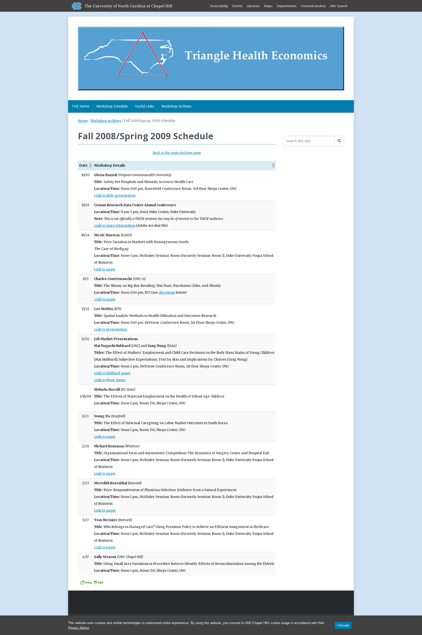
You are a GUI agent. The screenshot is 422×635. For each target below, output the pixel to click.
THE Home (80, 106)
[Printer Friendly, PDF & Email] (91, 582)
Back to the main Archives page (177, 153)
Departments (286, 6)
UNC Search (339, 6)
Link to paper (105, 269)
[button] (90, 165)
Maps (268, 6)
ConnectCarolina (313, 6)
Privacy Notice (78, 628)
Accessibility (219, 6)
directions (167, 293)
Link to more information (114, 226)
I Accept (343, 625)
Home (83, 121)
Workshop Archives (176, 106)
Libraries (253, 6)
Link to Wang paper (110, 380)
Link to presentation (110, 329)
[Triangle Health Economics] (211, 57)
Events (237, 6)
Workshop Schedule (112, 106)
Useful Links (144, 106)
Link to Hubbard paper (112, 373)
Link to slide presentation (115, 196)
